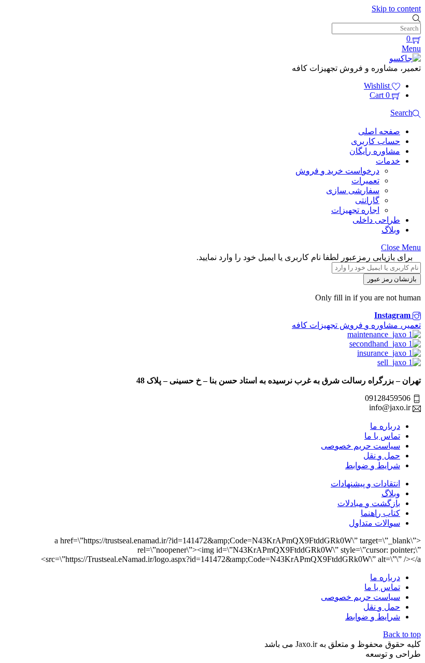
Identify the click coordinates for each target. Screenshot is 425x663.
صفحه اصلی (379, 131)
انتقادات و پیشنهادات (365, 483)
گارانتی (367, 200)
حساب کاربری (375, 141)
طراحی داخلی (376, 219)
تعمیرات (365, 180)
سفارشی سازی (352, 190)
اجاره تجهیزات (355, 210)
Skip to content (396, 8)
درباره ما (385, 426)
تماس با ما (382, 435)
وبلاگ (390, 229)
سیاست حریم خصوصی (360, 445)
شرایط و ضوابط (372, 465)
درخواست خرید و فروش (337, 170)
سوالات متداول (374, 522)
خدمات (388, 160)
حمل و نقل (381, 455)
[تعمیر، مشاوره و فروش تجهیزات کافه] (405, 58)
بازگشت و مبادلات (368, 503)
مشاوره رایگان (374, 151)
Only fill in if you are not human (368, 297)
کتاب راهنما (380, 513)
